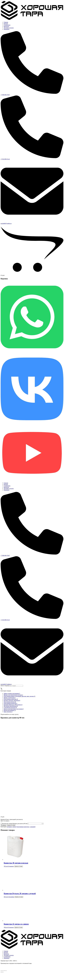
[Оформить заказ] (32, 274)
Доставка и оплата (9, 27)
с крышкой (32, 826)
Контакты (6, 26)
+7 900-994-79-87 (5, 94)
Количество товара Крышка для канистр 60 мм (14, 823)
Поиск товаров (5, 685)
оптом (14, 826)
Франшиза (6, 29)
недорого (9, 826)
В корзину (3, 825)
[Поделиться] (4, 970)
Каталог (6, 23)
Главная (6, 22)
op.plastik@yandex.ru (6, 223)
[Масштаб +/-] (1, 970)
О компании (7, 25)
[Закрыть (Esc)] (6, 970)
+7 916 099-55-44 (5, 159)
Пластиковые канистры (22, 826)
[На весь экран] (2, 970)
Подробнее (11, 897)
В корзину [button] (11, 866)
